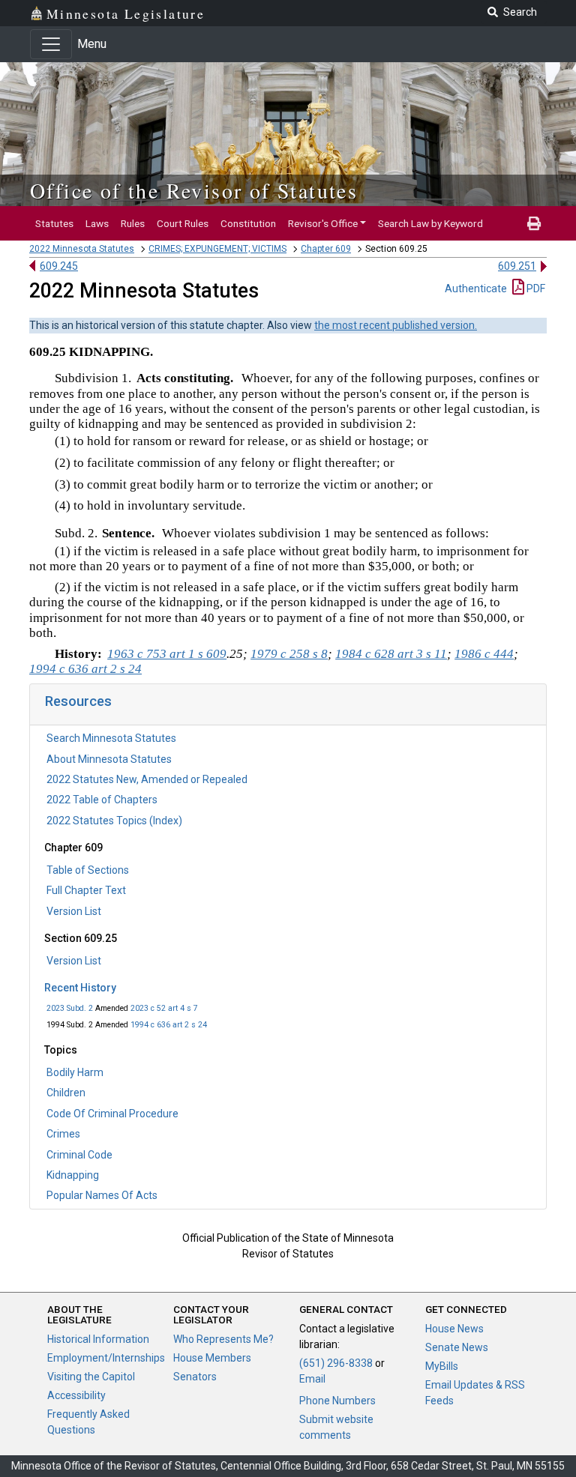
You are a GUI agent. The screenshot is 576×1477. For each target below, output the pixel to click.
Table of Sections (87, 870)
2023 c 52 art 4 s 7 (164, 1008)
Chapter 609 (326, 249)
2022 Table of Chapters (102, 800)
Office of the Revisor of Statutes (194, 190)
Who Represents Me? (223, 1339)
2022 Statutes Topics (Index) (114, 821)
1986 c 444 (484, 654)
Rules (133, 223)
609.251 (517, 266)
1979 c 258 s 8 (289, 654)
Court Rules (182, 223)
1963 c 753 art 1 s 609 (166, 654)
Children (66, 1093)
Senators (195, 1377)
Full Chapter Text (86, 890)
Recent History (80, 988)
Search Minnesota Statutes (111, 738)
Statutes (54, 223)
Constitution (248, 223)
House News (454, 1329)
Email (312, 1379)
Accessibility (76, 1395)
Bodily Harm (75, 1072)
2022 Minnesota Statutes (81, 249)
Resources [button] (78, 701)
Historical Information (98, 1339)
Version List (73, 911)
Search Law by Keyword (430, 223)
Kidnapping (72, 1175)
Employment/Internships (106, 1358)
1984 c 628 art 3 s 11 (391, 654)
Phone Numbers (337, 1401)
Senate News (456, 1347)
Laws (97, 223)
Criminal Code (79, 1155)
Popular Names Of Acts (102, 1195)
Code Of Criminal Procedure (112, 1114)
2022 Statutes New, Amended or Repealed (147, 779)
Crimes (63, 1134)
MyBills (441, 1366)
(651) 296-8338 (336, 1363)
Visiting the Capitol (91, 1377)
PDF (534, 289)
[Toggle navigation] (51, 44)
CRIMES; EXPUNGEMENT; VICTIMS (217, 249)
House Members (212, 1358)
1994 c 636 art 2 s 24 (168, 1025)
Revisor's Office (323, 223)
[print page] (534, 223)
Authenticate (476, 289)
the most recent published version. (395, 325)
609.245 (59, 266)
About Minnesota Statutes (109, 759)
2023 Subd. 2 (69, 1008)
